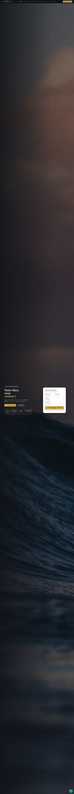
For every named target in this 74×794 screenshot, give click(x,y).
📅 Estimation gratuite (10, 405)
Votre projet (47, 402)
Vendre (25, 1)
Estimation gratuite (67, 1)
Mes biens (36, 1)
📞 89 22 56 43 (21, 405)
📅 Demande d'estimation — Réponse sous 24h (54, 408)
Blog (51, 1)
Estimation (21, 1)
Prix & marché (46, 1)
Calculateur (41, 1)
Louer (29, 1)
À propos (54, 1)
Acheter (32, 1)
